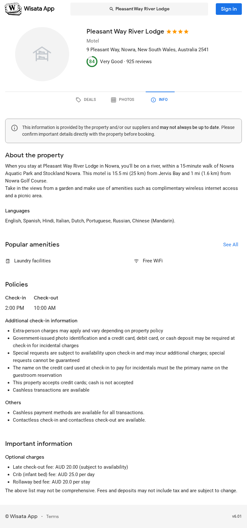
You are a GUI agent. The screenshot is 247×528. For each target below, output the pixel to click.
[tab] (86, 100)
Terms (52, 516)
